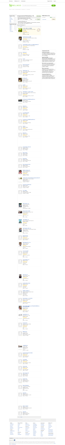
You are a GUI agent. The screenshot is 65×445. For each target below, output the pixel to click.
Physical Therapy (20, 427)
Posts (41, 432)
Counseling (42, 426)
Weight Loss (11, 428)
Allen (10, 20)
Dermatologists (35, 425)
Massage (11, 426)
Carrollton (11, 18)
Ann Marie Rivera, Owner (26, 283)
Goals (41, 433)
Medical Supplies (27, 425)
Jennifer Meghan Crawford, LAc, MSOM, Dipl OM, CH (30, 44)
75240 (10, 26)
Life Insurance (27, 434)
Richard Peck (25, 158)
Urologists (34, 435)
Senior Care (27, 426)
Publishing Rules (50, 429)
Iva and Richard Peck (26, 112)
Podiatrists (34, 433)
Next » (21, 26)
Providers (13, 9)
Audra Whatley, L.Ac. (26, 219)
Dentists (19, 433)
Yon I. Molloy (25, 190)
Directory (10, 1)
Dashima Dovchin (25, 235)
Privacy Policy (44, 19)
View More (11, 31)
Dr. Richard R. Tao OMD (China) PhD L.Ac (29, 99)
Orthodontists (19, 434)
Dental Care (19, 432)
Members (42, 431)
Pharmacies (11, 433)
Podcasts (42, 434)
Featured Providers (50, 434)
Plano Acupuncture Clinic (26, 164)
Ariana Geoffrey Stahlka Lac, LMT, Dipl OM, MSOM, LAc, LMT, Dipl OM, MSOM (31, 306)
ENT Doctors (34, 426)
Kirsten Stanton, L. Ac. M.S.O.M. (27, 298)
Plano (10, 17)
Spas (18, 429)
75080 (10, 25)
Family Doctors (35, 427)
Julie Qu (24, 126)
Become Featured (50, 435)
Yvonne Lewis (25, 366)
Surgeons (34, 434)
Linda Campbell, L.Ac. (26, 259)
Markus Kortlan (25, 152)
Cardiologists (34, 424)
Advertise (49, 427)
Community (23, 1)
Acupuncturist (23, 9)
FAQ (48, 428)
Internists (34, 428)
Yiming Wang (25, 359)
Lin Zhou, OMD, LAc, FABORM (27, 28)
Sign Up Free (49, 1)
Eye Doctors (11, 425)
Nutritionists (11, 427)
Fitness (19, 425)
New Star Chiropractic (26, 64)
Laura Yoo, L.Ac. (25, 274)
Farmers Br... (11, 19)
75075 (10, 27)
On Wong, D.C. (25, 78)
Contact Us (49, 425)
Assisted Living (27, 427)
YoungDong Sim (25, 345)
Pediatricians (34, 432)
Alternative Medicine (18, 9)
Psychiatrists (42, 424)
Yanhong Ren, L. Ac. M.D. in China (28, 91)
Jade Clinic (24, 411)
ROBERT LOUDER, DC (26, 290)
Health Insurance (27, 433)
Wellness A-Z (16, 1)
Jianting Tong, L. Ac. (26, 70)
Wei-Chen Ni (24, 52)
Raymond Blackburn (26, 385)
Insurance (26, 432)
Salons (19, 428)
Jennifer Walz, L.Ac (26, 314)
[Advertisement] (26, 12)
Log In (55, 1)
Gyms (18, 426)
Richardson (28, 9)
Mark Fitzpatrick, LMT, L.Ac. (27, 228)
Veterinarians (12, 434)
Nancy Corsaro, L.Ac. (26, 203)
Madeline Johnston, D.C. (26, 170)
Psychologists (42, 425)
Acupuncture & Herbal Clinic (27, 184)
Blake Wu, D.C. (25, 331)
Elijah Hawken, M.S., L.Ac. (27, 242)
